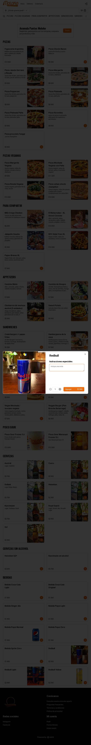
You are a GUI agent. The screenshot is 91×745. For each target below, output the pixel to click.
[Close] (85, 354)
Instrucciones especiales (60, 361)
